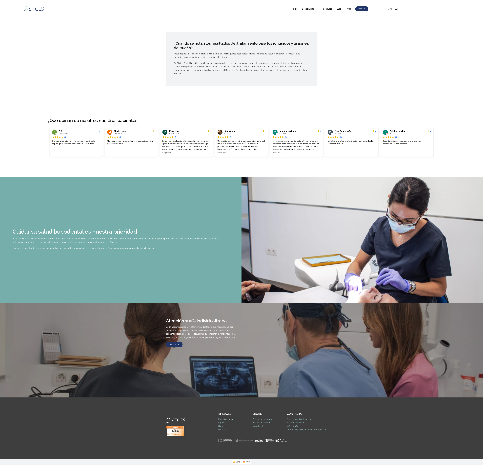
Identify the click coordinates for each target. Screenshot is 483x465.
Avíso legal (257, 426)
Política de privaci (260, 419)
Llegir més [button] (166, 153)
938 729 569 (292, 426)
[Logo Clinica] (34, 7)
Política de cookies (261, 422)
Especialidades (225, 419)
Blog (220, 426)
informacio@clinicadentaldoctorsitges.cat (306, 429)
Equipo (221, 422)
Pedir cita (222, 429)
